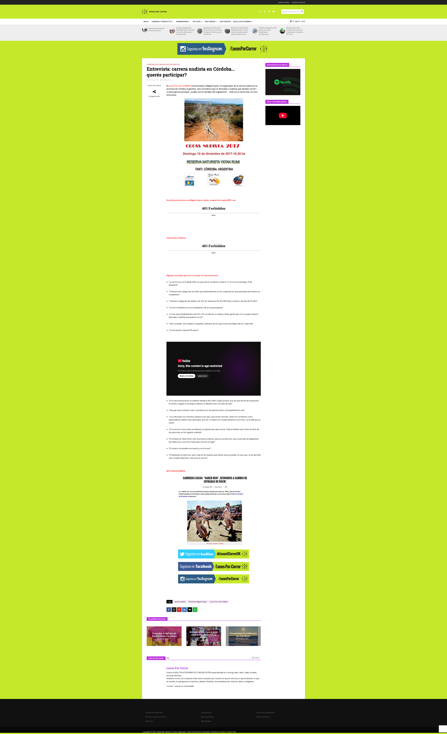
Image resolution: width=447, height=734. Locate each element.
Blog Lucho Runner (242, 21)
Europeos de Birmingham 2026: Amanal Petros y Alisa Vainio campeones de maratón (294, 32)
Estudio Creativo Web (228, 732)
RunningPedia (182, 21)
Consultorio (206, 712)
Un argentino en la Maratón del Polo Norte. (243, 634)
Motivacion (225, 21)
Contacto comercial (298, 2)
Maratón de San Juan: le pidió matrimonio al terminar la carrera (203, 635)
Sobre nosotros (262, 717)
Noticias (197, 21)
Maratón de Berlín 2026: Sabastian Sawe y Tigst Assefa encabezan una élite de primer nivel (212, 31)
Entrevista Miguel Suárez (197, 602)
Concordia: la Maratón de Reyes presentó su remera (164, 634)
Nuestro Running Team (156, 717)
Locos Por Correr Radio (218, 602)
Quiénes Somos (283, 2)
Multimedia (210, 21)
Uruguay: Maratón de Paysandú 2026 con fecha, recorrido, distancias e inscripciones (157, 31)
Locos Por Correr (154, 85)
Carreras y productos (162, 21)
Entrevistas (174, 64)
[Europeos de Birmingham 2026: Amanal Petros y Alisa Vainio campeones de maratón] (282, 32)
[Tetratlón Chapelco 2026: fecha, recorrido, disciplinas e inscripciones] (227, 31)
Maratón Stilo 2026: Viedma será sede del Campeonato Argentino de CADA (267, 31)
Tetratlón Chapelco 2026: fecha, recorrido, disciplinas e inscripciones (240, 31)
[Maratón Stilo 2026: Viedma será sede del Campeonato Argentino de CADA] (254, 31)
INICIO (146, 21)
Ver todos (255, 658)
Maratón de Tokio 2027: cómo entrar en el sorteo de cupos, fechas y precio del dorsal (185, 31)
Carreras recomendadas (158, 64)
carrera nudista (180, 602)
